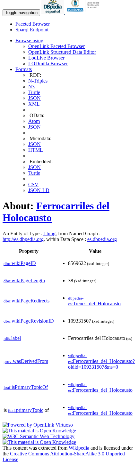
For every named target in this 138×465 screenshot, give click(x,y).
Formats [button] (23, 69)
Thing (49, 233)
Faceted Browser (32, 24)
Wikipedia (79, 448)
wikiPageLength (24, 280)
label (12, 338)
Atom (34, 121)
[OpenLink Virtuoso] (38, 425)
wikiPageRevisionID (29, 321)
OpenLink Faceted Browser (56, 46)
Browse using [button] (29, 40)
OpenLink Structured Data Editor (62, 52)
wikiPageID (20, 263)
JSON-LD (38, 190)
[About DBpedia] (53, 12)
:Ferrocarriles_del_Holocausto (100, 387)
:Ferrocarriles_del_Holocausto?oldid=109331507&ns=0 (101, 361)
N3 (31, 86)
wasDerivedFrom (26, 361)
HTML (35, 150)
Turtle (34, 92)
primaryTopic (25, 410)
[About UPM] (84, 12)
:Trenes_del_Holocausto (94, 301)
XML (34, 104)
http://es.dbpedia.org (23, 239)
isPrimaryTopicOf (26, 387)
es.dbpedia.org (102, 239)
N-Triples (37, 81)
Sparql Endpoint (31, 29)
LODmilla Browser (48, 63)
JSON (34, 98)
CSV (33, 184)
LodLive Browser (46, 57)
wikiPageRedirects (26, 300)
